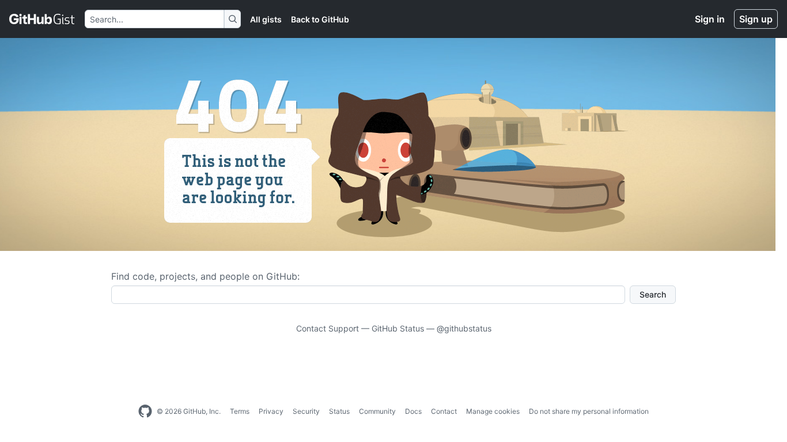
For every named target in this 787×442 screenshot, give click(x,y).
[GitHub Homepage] (145, 411)
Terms (239, 411)
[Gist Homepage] (42, 19)
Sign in (710, 19)
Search (653, 294)
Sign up (756, 19)
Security (306, 411)
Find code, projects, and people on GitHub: (205, 276)
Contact (444, 411)
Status (339, 411)
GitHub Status (398, 328)
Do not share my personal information (589, 411)
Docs (413, 411)
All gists (266, 19)
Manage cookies (493, 411)
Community (377, 411)
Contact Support (327, 328)
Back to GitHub (320, 19)
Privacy (271, 411)
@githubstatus (464, 328)
